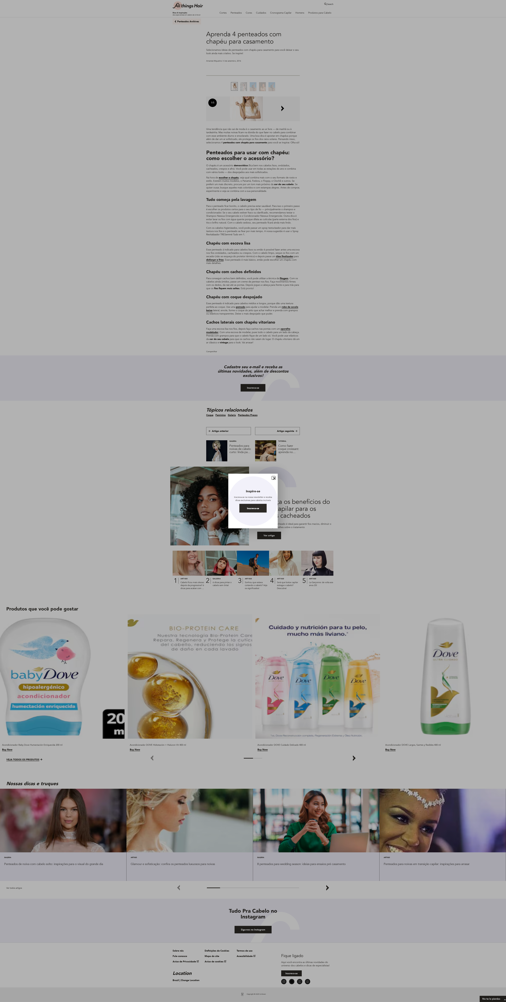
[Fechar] (273, 478)
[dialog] (253, 501)
